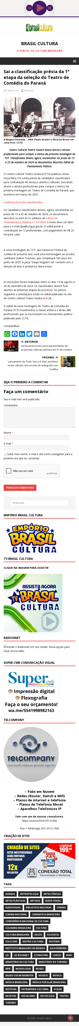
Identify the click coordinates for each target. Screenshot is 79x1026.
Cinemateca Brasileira (46, 914)
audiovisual (13, 907)
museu (40, 968)
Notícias (11, 989)
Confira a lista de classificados (23, 202)
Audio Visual (53, 900)
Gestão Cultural (33, 941)
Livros (57, 955)
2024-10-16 (13, 90)
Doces (38, 934)
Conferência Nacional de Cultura (27, 921)
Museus (43, 975)
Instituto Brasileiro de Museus (25, 948)
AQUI (47, 298)
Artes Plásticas (15, 900)
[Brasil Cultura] (39, 34)
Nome (8, 432)
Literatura (41, 955)
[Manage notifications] (70, 1018)
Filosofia (53, 934)
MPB (8, 968)
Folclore (11, 941)
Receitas (11, 995)
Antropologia (29, 894)
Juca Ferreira (58, 948)
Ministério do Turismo (53, 961)
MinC (69, 955)
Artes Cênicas (52, 894)
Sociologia (47, 995)
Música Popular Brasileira (49, 982)
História (54, 941)
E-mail (8, 443)
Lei (7, 955)
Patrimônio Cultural (35, 989)
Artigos (35, 900)
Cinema (61, 907)
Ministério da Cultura (20, 961)
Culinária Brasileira (18, 928)
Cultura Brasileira (17, 934)
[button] (74, 61)
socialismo (28, 995)
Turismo (11, 1002)
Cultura (41, 928)
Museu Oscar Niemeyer (19, 975)
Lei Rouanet (21, 955)
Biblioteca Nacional (39, 907)
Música (57, 975)
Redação (29, 90)
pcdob (58, 989)
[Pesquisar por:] (39, 503)
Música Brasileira (16, 982)
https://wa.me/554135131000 (39, 820)
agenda (10, 894)
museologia (23, 968)
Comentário (11, 405)
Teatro (64, 995)
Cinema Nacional (16, 914)
